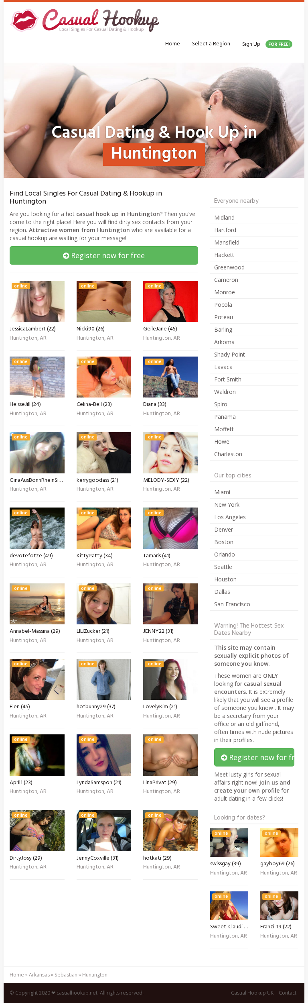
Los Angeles (230, 517)
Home (172, 44)
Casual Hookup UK (252, 992)
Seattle (223, 567)
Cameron (226, 279)
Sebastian (66, 974)
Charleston (228, 454)
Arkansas (39, 974)
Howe (221, 441)
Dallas (222, 591)
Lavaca (223, 367)
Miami (222, 492)
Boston (223, 542)
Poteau (223, 317)
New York (226, 504)
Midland (224, 217)
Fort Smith (227, 379)
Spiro (220, 404)
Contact (287, 992)
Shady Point (229, 354)
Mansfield (226, 242)
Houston (225, 579)
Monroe (224, 292)
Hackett (224, 255)
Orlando (224, 554)
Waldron (225, 391)
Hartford (225, 230)
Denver (223, 529)
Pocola (223, 304)
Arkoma (224, 342)
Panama (225, 416)
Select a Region (211, 44)
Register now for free (107, 255)
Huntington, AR (28, 338)
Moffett (224, 429)
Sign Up (266, 44)
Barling (223, 329)
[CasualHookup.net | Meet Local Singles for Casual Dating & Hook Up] (86, 20)
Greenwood (229, 267)
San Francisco (232, 604)
